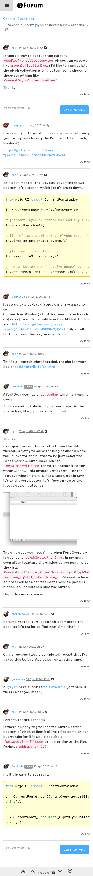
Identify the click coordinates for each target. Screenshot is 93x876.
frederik (17, 386)
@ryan (12, 687)
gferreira (18, 613)
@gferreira (46, 366)
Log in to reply (74, 109)
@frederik (27, 366)
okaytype (18, 125)
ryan (14, 47)
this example (54, 687)
